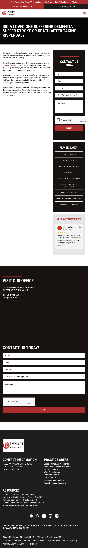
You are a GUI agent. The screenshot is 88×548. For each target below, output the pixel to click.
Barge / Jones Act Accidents (56, 464)
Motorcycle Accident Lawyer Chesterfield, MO (22, 497)
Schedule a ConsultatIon (22, 7)
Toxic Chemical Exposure (69, 179)
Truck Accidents (69, 161)
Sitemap (7, 528)
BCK (27, 528)
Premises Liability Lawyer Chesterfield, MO (21, 505)
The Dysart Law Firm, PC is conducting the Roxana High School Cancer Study (44, 2)
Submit (69, 128)
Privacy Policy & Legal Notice (61, 526)
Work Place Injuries (69, 204)
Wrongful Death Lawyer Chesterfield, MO (20, 544)
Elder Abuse (69, 173)
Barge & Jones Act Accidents (69, 198)
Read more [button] (56, 246)
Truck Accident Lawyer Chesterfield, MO (20, 540)
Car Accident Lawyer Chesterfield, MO (19, 494)
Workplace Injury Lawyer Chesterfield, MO (57, 540)
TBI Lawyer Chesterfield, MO (49, 537)
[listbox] (69, 95)
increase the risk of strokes (13, 65)
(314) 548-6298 (10, 298)
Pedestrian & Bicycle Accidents (69, 185)
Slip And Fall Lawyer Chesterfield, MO (19, 537)
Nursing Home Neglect (69, 167)
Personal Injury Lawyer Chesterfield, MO (20, 500)
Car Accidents (69, 154)
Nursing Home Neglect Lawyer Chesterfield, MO (23, 503)
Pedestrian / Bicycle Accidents (57, 467)
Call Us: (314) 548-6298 (67, 7)
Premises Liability (69, 192)
